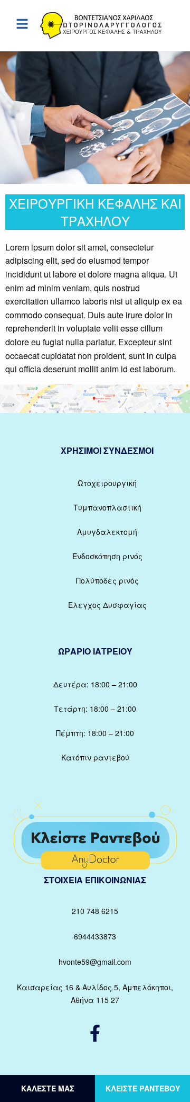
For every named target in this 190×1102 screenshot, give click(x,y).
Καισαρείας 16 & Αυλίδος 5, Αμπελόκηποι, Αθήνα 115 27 (95, 993)
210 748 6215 (95, 911)
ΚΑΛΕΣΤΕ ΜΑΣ (47, 1088)
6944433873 (95, 936)
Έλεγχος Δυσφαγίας (107, 604)
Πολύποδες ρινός (107, 580)
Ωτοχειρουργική (107, 483)
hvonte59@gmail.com (95, 961)
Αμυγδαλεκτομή (107, 531)
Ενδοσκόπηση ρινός (107, 556)
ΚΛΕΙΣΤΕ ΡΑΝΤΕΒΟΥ (143, 1088)
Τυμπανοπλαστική (107, 507)
